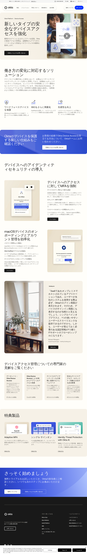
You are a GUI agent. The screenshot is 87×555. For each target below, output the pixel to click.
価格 (43, 526)
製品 (18, 7)
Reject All (64, 550)
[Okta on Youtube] (5, 545)
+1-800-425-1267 (13, 523)
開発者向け (44, 7)
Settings (50, 550)
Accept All (79, 550)
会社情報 (52, 7)
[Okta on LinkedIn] (11, 545)
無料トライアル (70, 7)
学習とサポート (35, 7)
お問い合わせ (79, 7)
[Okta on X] (8, 545)
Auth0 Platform (46, 523)
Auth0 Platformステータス (75, 526)
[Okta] (8, 7)
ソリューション (25, 7)
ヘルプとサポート (73, 517)
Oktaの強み (45, 517)
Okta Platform (8, 18)
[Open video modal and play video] (67, 36)
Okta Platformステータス (75, 523)
